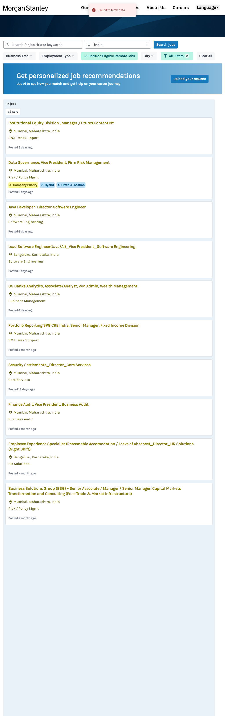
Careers (181, 7)
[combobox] (42, 45)
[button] (19, 56)
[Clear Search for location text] (147, 44)
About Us (156, 7)
